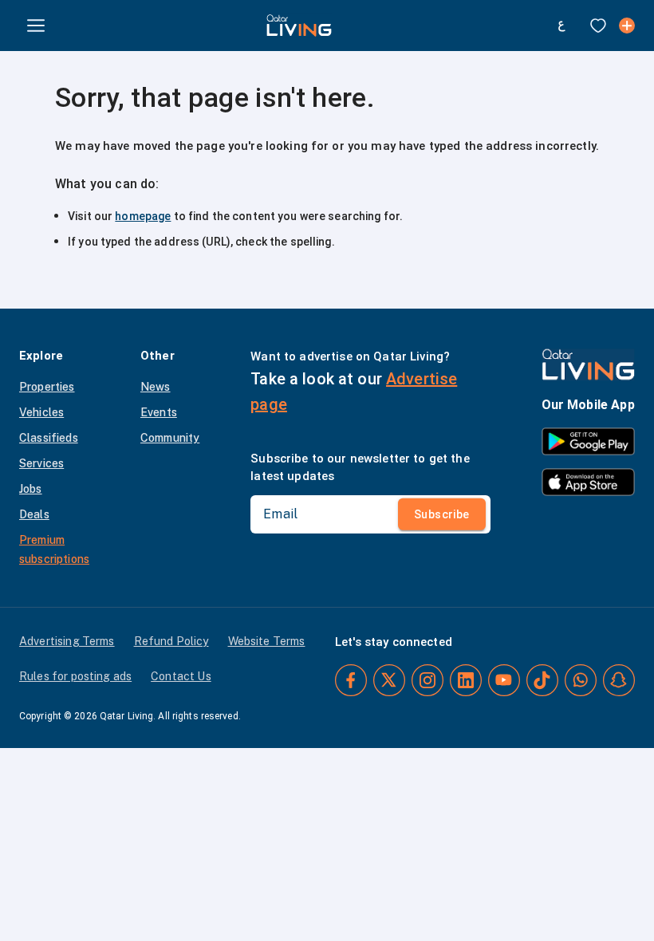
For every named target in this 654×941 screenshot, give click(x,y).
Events (158, 412)
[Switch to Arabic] (561, 25)
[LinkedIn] (466, 680)
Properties (47, 386)
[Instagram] (427, 680)
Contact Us (181, 676)
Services (41, 463)
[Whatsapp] (581, 680)
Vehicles (41, 412)
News (155, 386)
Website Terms (266, 641)
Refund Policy (171, 641)
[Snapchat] (619, 680)
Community (169, 437)
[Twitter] (389, 680)
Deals (34, 514)
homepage (143, 216)
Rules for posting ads (75, 676)
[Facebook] (351, 680)
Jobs (30, 488)
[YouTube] (504, 680)
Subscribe (442, 514)
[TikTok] (542, 680)
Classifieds (48, 437)
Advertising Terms (67, 641)
